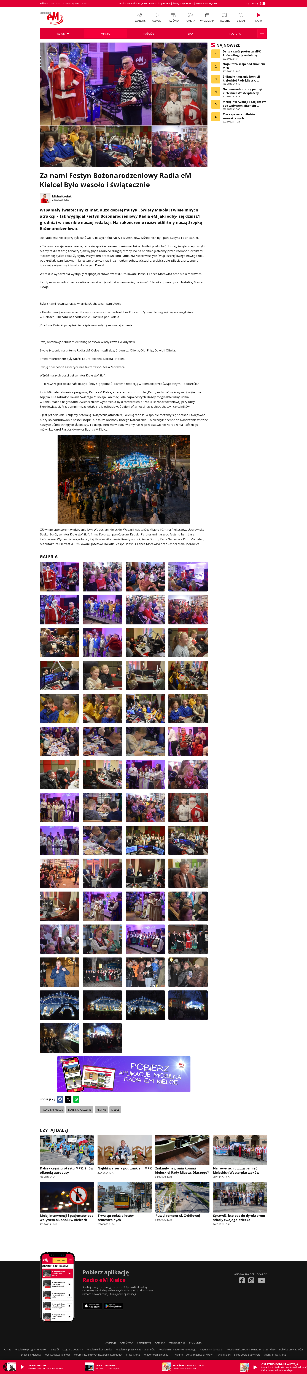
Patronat (56, 3)
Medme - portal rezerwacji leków (193, 1354)
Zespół (55, 1349)
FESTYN (101, 1109)
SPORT (192, 33)
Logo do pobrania (72, 1349)
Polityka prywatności (291, 1349)
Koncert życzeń (71, 3)
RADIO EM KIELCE (52, 1109)
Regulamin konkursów (99, 1349)
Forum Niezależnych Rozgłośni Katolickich (98, 1354)
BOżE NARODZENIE (79, 1109)
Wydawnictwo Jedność (57, 1354)
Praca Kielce (133, 1354)
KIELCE (115, 1109)
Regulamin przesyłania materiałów (135, 1349)
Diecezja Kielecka (31, 1354)
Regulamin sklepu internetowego (177, 1349)
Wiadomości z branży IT (157, 1354)
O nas (7, 1349)
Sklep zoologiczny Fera (247, 1354)
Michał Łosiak (62, 196)
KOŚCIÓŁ (148, 33)
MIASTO (105, 33)
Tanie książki (223, 1354)
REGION (60, 33)
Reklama (44, 3)
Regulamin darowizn (211, 1349)
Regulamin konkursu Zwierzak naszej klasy (251, 1349)
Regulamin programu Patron (31, 1349)
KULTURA (235, 33)
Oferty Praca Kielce (275, 1354)
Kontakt (85, 3)
